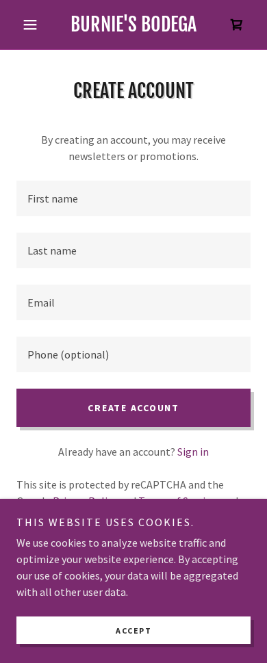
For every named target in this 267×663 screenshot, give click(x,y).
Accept (133, 630)
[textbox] (133, 198)
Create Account (133, 408)
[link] (133, 24)
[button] (33, 24)
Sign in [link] (193, 451)
